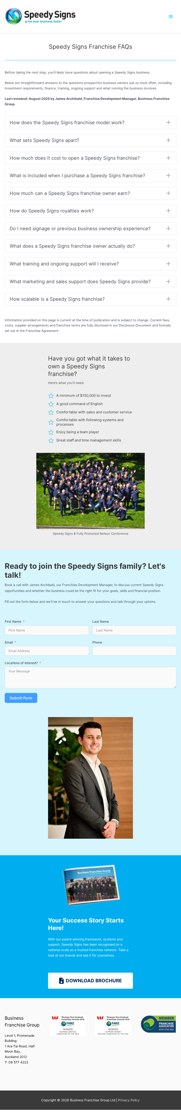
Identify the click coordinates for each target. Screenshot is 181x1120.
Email (9, 642)
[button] (90, 122)
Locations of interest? (21, 663)
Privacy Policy (129, 1100)
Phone (97, 642)
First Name (13, 621)
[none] (168, 122)
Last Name (100, 621)
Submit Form (21, 698)
